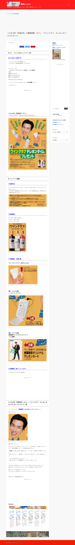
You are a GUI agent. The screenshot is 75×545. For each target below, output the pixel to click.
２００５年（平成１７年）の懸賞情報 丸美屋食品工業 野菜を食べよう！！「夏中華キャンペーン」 (30, 519)
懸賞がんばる (11, 542)
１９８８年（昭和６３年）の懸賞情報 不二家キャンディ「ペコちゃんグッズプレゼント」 (43, 518)
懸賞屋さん (54, 44)
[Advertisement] (37, 23)
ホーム (8, 13)
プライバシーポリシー (19, 542)
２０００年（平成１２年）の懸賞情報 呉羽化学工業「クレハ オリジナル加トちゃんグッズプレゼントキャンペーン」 (37, 520)
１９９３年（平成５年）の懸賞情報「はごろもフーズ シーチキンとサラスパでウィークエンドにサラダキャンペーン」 (12, 521)
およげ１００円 (55, 48)
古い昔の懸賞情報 (15, 13)
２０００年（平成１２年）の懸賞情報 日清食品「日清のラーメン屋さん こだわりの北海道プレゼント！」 (18, 520)
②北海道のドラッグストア (57, 124)
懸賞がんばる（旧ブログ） (57, 45)
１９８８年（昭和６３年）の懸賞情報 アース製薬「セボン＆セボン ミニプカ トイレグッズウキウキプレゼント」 (24, 520)
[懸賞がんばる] (13, 4)
